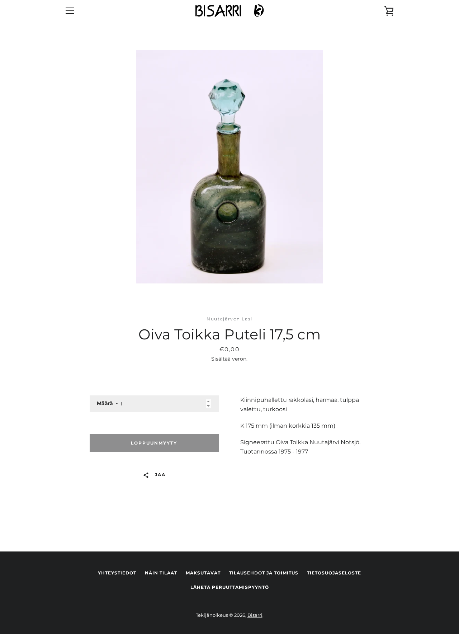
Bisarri (254, 615)
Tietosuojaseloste (334, 573)
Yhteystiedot (117, 573)
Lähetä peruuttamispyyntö (229, 587)
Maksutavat (203, 573)
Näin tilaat (161, 573)
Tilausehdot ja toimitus (263, 573)
